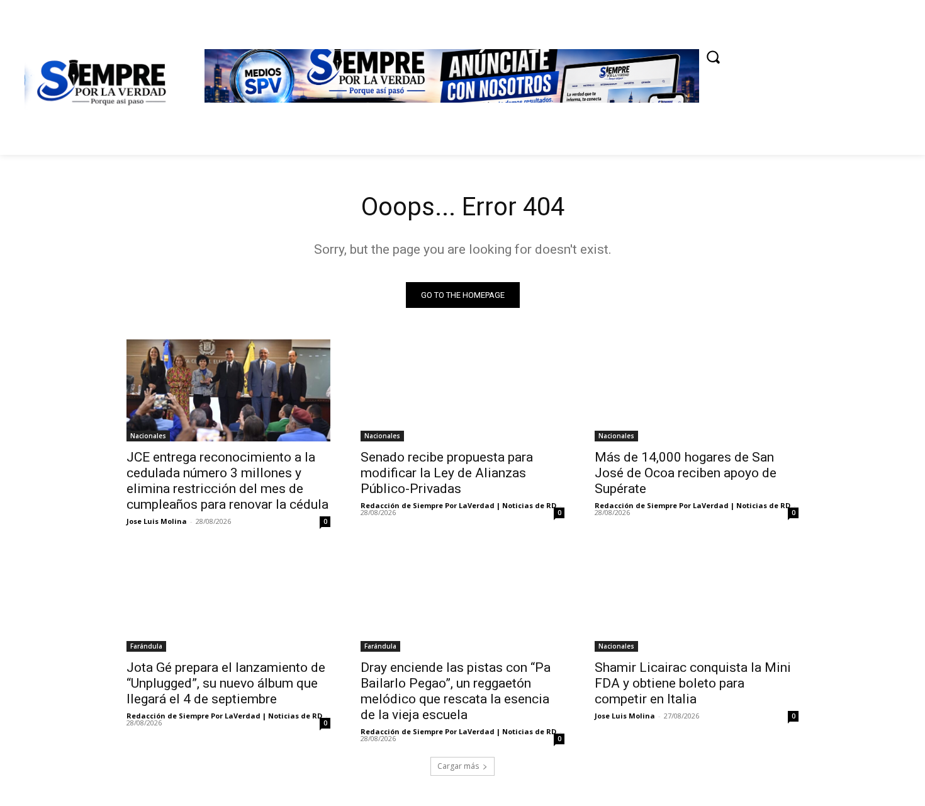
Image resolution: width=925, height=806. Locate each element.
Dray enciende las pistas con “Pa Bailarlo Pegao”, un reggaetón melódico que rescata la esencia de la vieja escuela (456, 691)
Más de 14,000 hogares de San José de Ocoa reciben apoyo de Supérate (685, 473)
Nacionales (148, 435)
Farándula (146, 646)
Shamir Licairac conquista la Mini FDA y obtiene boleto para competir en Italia (693, 683)
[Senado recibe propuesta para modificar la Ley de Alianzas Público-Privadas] (462, 390)
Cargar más (458, 766)
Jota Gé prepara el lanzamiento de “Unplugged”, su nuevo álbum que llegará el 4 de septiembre (225, 683)
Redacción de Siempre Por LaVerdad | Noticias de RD (458, 505)
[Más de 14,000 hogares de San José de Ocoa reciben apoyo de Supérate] (697, 390)
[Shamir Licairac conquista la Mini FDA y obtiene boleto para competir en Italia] (697, 601)
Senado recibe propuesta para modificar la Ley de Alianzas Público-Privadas (447, 473)
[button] (712, 56)
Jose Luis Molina (156, 521)
